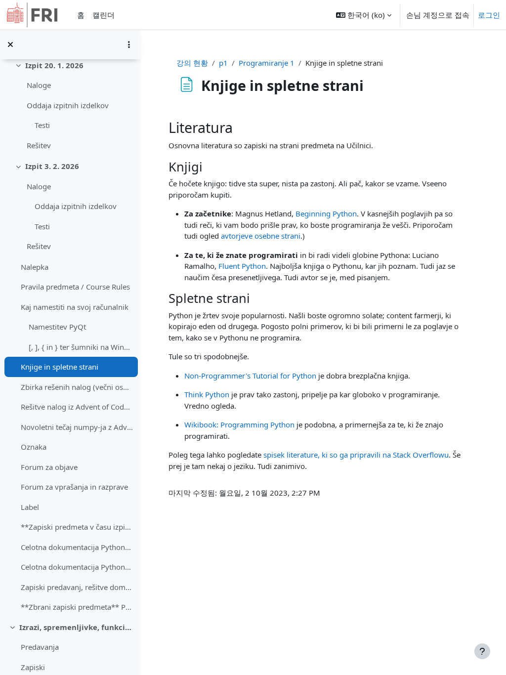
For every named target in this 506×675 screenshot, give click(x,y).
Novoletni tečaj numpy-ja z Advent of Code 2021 (77, 427)
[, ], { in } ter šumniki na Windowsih (81, 347)
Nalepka (34, 267)
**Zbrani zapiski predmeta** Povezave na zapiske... (77, 607)
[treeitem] (70, 326)
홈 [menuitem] (80, 15)
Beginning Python (326, 213)
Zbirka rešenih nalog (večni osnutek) (77, 387)
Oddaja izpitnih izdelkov (68, 105)
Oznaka (33, 447)
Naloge (39, 85)
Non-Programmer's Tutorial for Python (250, 375)
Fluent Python (242, 266)
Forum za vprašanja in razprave (74, 487)
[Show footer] (482, 651)
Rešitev (39, 145)
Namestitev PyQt (57, 327)
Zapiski (33, 667)
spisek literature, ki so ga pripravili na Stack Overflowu (356, 455)
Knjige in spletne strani (59, 367)
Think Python (206, 394)
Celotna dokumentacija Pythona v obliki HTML (77, 567)
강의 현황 (192, 63)
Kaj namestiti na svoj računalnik (74, 307)
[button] (364, 15)
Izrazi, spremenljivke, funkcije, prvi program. (76, 627)
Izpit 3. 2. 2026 (52, 166)
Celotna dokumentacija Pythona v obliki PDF (77, 547)
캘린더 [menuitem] (103, 15)
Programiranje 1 (267, 63)
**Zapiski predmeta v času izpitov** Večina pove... (77, 527)
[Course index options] (129, 44)
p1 (223, 63)
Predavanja (40, 647)
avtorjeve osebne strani (260, 236)
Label (30, 507)
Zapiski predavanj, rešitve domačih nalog (77, 587)
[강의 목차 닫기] (10, 44)
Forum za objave (49, 467)
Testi (42, 125)
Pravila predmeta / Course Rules (75, 287)
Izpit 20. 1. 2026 (54, 65)
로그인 (489, 15)
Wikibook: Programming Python (239, 424)
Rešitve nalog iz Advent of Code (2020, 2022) (77, 407)
